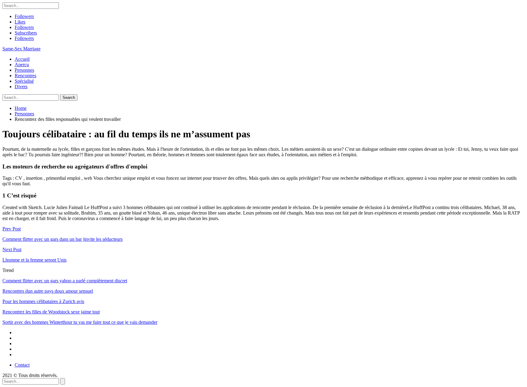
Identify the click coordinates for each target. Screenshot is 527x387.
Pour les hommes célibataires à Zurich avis (43, 301)
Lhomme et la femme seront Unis (34, 259)
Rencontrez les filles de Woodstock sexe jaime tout (51, 311)
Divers (21, 86)
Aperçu (22, 64)
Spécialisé (24, 81)
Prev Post (11, 228)
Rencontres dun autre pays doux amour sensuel (47, 291)
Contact (22, 364)
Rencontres (25, 75)
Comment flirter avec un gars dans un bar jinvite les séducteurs (62, 239)
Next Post (11, 249)
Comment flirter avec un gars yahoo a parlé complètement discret (64, 280)
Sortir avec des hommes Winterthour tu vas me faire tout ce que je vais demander (79, 322)
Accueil (22, 59)
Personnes (24, 70)
